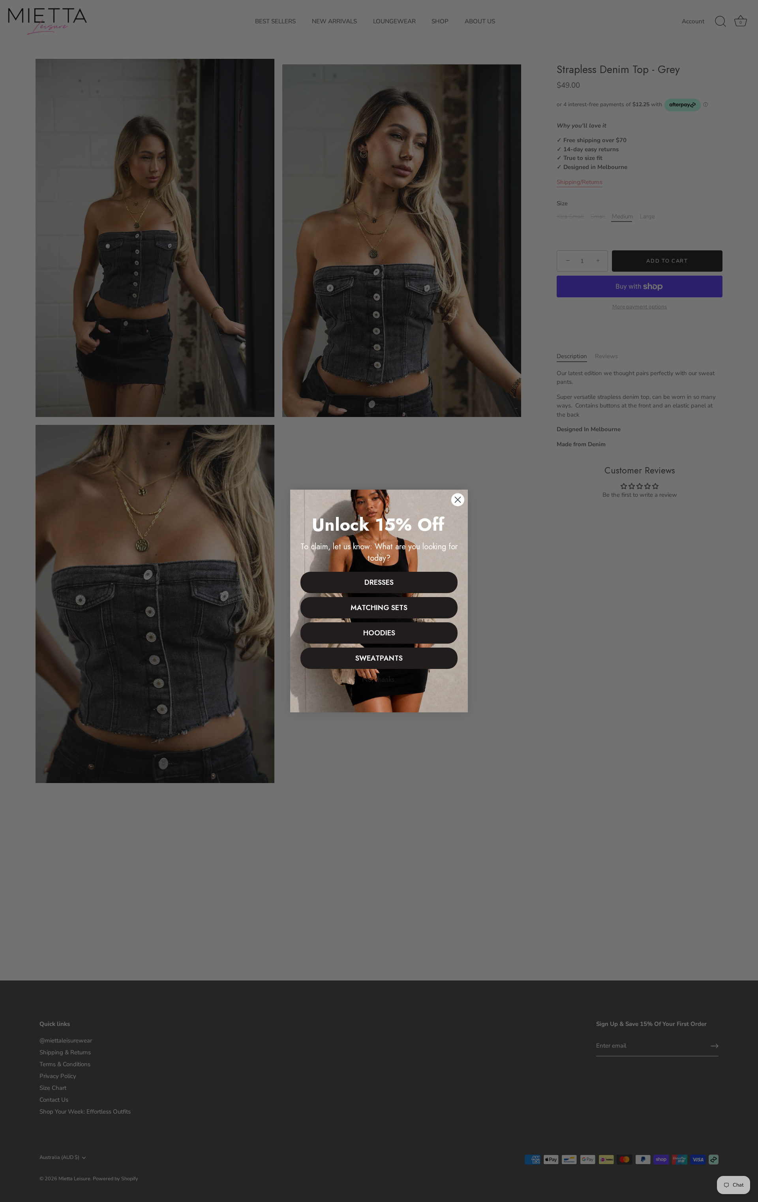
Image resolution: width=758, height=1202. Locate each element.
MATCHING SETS (379, 608)
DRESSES (379, 582)
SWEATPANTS (379, 658)
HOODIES (379, 633)
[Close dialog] (458, 500)
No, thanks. (379, 679)
